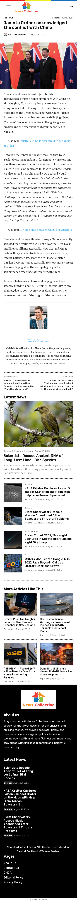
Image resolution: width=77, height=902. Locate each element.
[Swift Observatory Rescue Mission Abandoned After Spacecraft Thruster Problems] (13, 516)
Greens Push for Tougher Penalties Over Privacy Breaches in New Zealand (19, 622)
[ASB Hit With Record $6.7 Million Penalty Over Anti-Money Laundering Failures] (20, 654)
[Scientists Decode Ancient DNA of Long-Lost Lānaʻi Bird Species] (38, 424)
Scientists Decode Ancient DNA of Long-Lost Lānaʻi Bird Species (33, 458)
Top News (8, 18)
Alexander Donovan (23, 451)
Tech (27, 555)
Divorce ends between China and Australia (46, 229)
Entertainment (32, 532)
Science (7, 451)
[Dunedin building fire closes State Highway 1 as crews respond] (57, 654)
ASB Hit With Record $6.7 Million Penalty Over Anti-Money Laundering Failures (19, 673)
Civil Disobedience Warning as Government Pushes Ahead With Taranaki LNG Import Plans (55, 625)
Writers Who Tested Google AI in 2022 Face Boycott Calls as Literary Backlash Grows (47, 562)
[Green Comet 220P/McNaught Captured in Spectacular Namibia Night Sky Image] (13, 540)
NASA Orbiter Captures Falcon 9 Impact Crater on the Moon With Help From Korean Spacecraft (47, 492)
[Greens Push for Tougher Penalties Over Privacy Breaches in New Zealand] (20, 604)
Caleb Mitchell (19, 35)
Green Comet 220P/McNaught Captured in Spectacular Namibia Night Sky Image (48, 539)
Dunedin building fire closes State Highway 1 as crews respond (56, 671)
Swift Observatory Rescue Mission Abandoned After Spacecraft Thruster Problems (47, 515)
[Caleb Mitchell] (6, 34)
